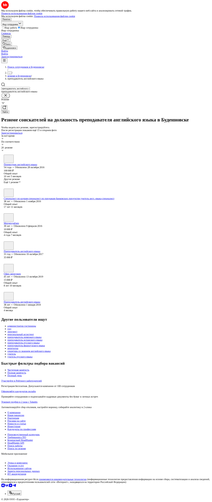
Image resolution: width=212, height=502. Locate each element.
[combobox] (15, 88)
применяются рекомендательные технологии (63, 479)
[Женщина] (9, 193)
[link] (6, 44)
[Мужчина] (9, 159)
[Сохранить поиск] (4, 107)
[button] (4, 51)
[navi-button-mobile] (4, 60)
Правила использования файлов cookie (54, 16)
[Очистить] (5, 95)
